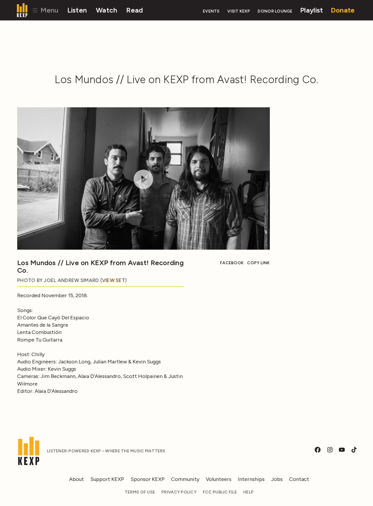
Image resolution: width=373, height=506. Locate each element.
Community (185, 479)
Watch (106, 10)
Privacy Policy (178, 492)
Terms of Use (140, 492)
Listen (77, 10)
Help (248, 492)
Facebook (232, 262)
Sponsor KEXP (148, 479)
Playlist (311, 10)
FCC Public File (220, 492)
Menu (48, 10)
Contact (299, 479)
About (76, 479)
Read (134, 10)
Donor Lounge (275, 11)
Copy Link (258, 262)
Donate (343, 10)
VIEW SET (113, 280)
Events (211, 11)
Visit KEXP (238, 11)
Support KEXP (107, 479)
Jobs (277, 479)
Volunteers (218, 479)
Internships (251, 479)
